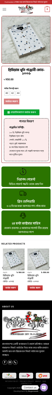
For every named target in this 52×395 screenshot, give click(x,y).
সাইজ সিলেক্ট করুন (11, 89)
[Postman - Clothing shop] (26, 9)
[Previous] (2, 273)
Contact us (26, 383)
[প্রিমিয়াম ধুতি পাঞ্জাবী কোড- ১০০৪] (14, 259)
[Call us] (15, 362)
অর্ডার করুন (11, 101)
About (38, 381)
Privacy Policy (27, 381)
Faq (44, 381)
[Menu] (4, 9)
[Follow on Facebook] (4, 362)
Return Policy (11, 381)
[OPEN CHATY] (44, 387)
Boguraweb (33, 391)
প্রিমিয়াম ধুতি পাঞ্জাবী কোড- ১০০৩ (33, 278)
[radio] (6, 93)
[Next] (49, 273)
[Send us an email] (10, 362)
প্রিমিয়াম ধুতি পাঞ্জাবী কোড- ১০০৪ (8, 278)
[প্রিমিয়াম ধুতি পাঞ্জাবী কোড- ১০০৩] (38, 259)
